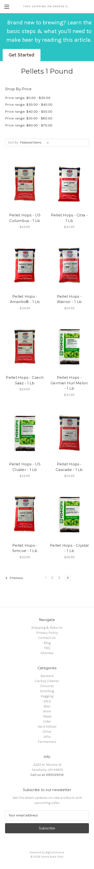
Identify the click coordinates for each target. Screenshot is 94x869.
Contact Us (47, 638)
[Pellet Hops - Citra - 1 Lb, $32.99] (69, 184)
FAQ (47, 648)
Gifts (47, 737)
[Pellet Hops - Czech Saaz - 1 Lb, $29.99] (25, 347)
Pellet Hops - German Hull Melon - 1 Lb (69, 383)
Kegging (47, 696)
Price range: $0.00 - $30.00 (27, 98)
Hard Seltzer (47, 726)
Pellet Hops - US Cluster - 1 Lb (24, 467)
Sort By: (13, 142)
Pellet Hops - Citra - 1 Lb (69, 218)
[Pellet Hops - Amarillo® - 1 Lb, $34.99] (25, 265)
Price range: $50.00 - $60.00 (28, 118)
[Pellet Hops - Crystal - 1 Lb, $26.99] (69, 514)
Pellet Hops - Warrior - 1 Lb (69, 299)
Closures (47, 686)
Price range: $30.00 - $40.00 (29, 104)
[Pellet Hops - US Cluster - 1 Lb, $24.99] (25, 433)
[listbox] (36, 142)
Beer (47, 706)
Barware (47, 676)
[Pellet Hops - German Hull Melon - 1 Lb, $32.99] (69, 347)
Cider (47, 721)
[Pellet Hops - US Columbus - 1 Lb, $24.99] (25, 184)
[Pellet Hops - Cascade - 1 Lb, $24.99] (69, 433)
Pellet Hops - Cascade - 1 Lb (69, 467)
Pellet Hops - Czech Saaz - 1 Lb (25, 380)
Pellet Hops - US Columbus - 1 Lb (24, 218)
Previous (16, 578)
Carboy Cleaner (47, 681)
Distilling (47, 691)
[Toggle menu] (6, 6)
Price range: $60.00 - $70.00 (28, 125)
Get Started (21, 55)
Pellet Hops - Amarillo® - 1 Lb (25, 299)
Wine (47, 711)
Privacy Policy (47, 633)
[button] (21, 55)
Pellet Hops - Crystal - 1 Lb (69, 548)
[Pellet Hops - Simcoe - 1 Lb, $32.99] (25, 514)
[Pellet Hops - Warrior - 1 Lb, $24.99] (69, 265)
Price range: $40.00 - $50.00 (28, 111)
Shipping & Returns (47, 628)
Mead (47, 716)
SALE (47, 701)
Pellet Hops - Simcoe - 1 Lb (24, 548)
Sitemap (47, 653)
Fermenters (47, 742)
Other (47, 732)
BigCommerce (55, 852)
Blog (47, 643)
